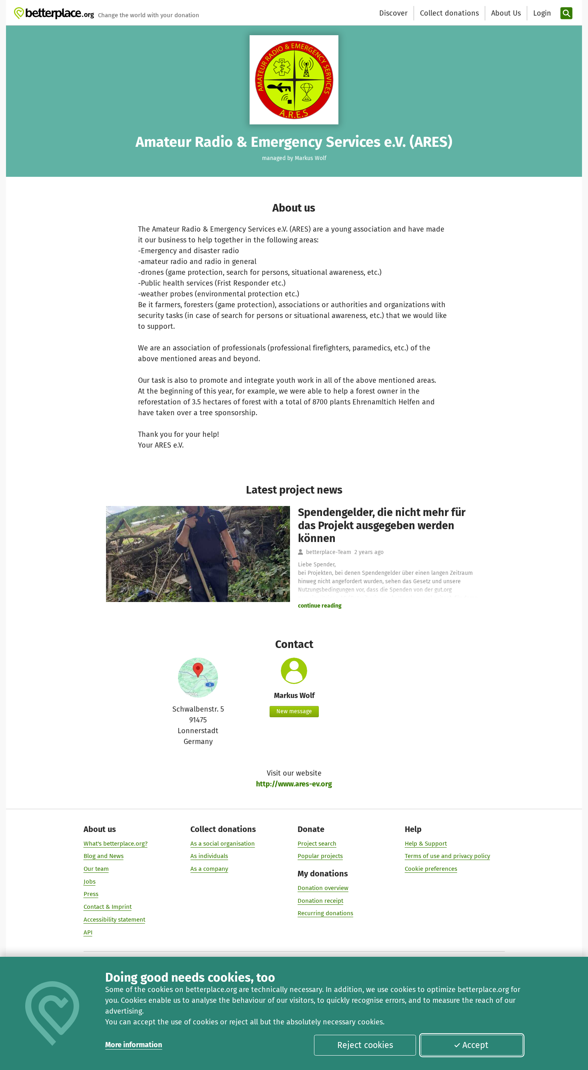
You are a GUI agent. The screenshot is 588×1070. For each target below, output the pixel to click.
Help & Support (426, 843)
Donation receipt (320, 900)
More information (133, 1044)
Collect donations (449, 13)
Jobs (90, 881)
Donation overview (323, 888)
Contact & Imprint (108, 906)
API (88, 932)
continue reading (320, 605)
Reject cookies (365, 1045)
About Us (506, 13)
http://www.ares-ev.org (294, 784)
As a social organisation (222, 843)
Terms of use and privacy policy (447, 856)
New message (294, 711)
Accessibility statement (114, 919)
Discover (393, 13)
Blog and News (104, 856)
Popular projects (320, 856)
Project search (317, 843)
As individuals (209, 856)
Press (91, 894)
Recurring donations (325, 913)
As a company (209, 868)
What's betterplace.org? (116, 843)
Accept (475, 1045)
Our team (96, 868)
